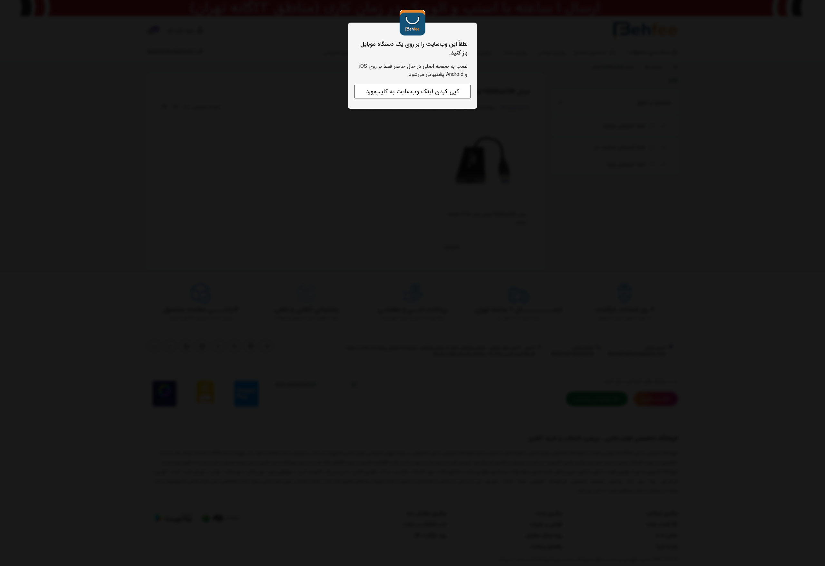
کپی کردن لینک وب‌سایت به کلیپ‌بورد (412, 91)
